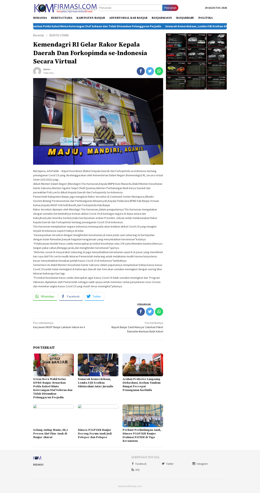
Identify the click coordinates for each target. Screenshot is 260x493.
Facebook (140, 464)
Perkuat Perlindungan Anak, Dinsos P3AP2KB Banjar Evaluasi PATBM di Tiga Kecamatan (141, 435)
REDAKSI (38, 464)
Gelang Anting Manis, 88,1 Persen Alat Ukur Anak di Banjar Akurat (50, 433)
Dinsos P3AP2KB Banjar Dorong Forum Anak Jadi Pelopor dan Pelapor (95, 433)
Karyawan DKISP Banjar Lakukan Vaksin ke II (59, 325)
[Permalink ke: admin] (37, 71)
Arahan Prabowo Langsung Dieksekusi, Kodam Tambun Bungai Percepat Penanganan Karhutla (141, 384)
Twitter (169, 464)
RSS (137, 470)
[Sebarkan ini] (141, 71)
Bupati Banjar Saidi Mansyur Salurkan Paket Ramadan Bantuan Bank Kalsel (137, 327)
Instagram (202, 464)
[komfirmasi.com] (65, 7)
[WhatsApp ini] (159, 71)
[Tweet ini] (150, 71)
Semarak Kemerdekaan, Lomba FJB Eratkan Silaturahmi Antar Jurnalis (197, 26)
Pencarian (170, 8)
